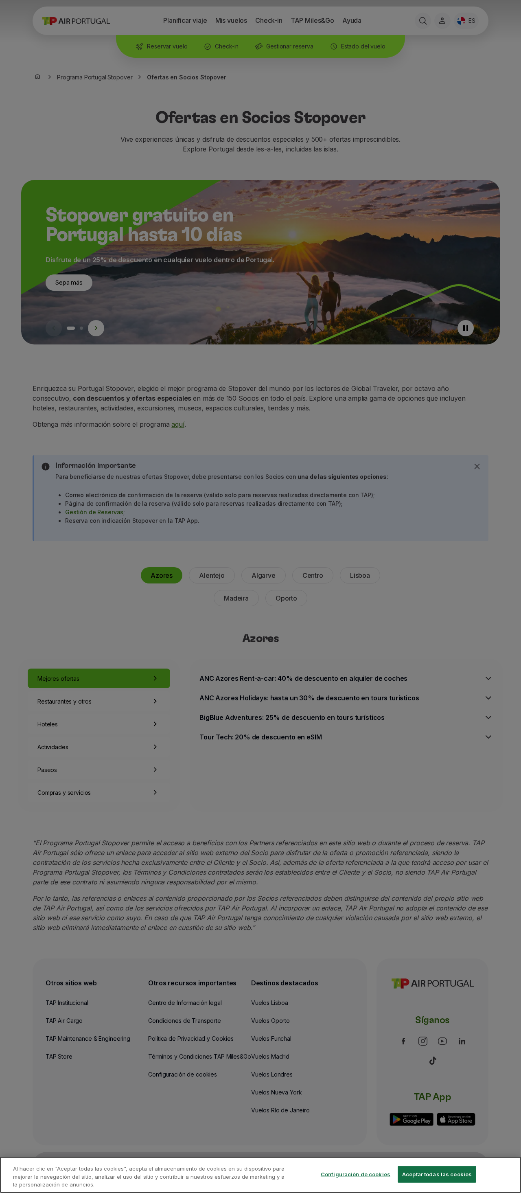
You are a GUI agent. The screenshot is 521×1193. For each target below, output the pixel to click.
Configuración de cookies (355, 1174)
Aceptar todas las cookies (437, 1174)
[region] (260, 1175)
